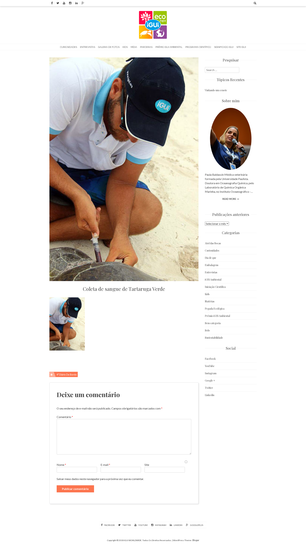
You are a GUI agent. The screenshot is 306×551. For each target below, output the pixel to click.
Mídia (134, 47)
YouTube (209, 366)
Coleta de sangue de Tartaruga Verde (124, 289)
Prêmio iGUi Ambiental (168, 47)
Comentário (65, 417)
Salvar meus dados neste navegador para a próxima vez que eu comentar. (100, 479)
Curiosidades (68, 47)
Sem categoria (213, 323)
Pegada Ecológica (214, 308)
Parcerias (146, 47)
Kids (125, 47)
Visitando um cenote (216, 90)
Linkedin (209, 395)
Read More (229, 198)
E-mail (105, 464)
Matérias (209, 301)
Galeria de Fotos (109, 47)
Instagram (210, 373)
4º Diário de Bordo (67, 374)
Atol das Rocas (213, 243)
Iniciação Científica (215, 287)
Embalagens (211, 265)
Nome (61, 464)
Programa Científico (198, 47)
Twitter (209, 387)
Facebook (210, 358)
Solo (207, 330)
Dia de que (210, 257)
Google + (210, 380)
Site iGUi (241, 47)
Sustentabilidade (214, 337)
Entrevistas (87, 47)
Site (146, 464)
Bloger (195, 540)
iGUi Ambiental (213, 279)
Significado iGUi (223, 47)
